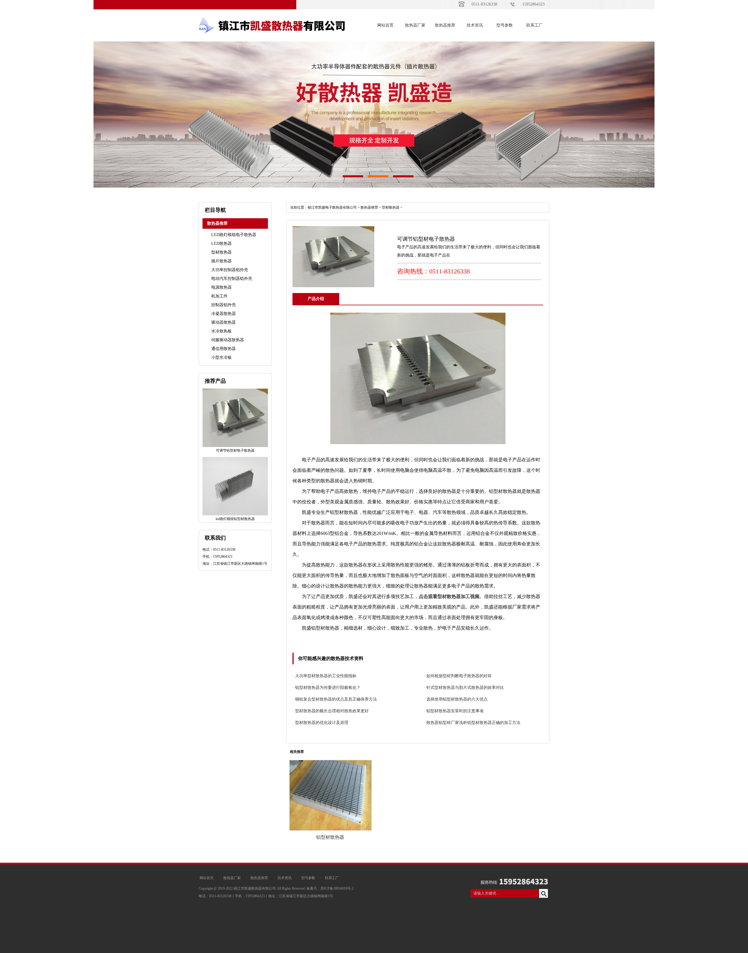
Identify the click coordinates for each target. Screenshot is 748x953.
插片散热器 (221, 261)
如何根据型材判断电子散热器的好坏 (459, 676)
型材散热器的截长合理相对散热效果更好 (332, 711)
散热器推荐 (445, 25)
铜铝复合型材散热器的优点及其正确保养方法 (336, 699)
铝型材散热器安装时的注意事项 (455, 711)
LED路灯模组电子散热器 (233, 235)
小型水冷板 (221, 357)
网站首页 (385, 25)
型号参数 (504, 25)
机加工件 (219, 296)
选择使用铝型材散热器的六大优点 (457, 699)
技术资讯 (475, 25)
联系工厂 (534, 25)
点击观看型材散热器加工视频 (449, 596)
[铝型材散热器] (330, 829)
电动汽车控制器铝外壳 (231, 278)
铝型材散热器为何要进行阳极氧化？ (328, 687)
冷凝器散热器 (223, 313)
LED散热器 (221, 243)
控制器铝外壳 (223, 305)
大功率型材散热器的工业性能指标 (325, 676)
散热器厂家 (415, 25)
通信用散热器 (223, 348)
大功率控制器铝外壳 (229, 270)
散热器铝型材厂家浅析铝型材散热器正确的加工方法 (473, 722)
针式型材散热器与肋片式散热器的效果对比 (465, 687)
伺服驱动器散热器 (227, 340)
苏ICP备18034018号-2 (337, 888)
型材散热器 (221, 252)
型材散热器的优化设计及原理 (321, 722)
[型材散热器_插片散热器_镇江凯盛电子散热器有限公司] (272, 40)
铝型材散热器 (330, 837)
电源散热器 (221, 287)
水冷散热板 (221, 331)
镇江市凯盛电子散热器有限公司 (332, 207)
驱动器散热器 (223, 322)
